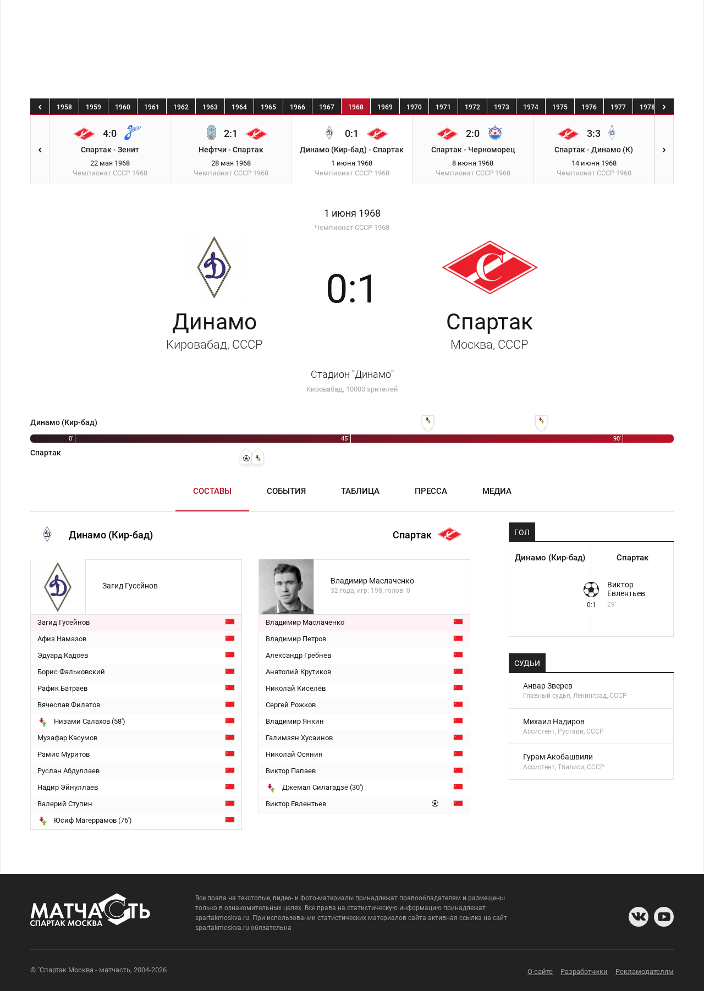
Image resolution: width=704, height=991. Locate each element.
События (286, 491)
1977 (618, 107)
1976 (589, 107)
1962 (181, 107)
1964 (239, 107)
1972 (472, 107)
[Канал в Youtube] (664, 917)
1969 (385, 107)
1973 (501, 107)
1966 (297, 107)
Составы (212, 491)
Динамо (214, 330)
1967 (326, 107)
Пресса (431, 491)
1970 (414, 107)
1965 (268, 107)
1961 (152, 107)
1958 (64, 107)
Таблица (360, 491)
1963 (210, 107)
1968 (356, 107)
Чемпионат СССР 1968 (352, 227)
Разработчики (584, 971)
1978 (647, 107)
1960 (122, 107)
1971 (443, 107)
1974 (530, 107)
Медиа (497, 491)
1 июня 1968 (352, 213)
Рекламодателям (644, 971)
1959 (93, 107)
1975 (560, 107)
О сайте (540, 971)
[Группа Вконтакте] (638, 917)
